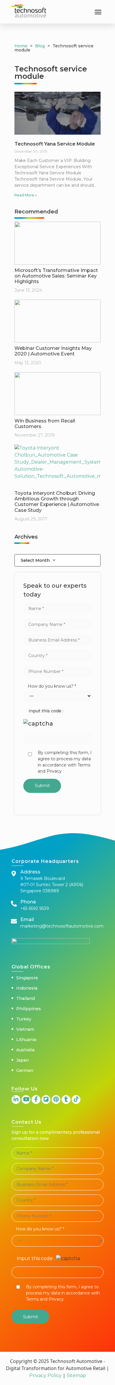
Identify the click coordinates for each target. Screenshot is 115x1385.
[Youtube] (26, 1100)
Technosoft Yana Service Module (54, 144)
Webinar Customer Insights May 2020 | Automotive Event (53, 351)
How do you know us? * (52, 686)
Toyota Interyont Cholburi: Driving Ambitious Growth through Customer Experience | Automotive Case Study (56, 501)
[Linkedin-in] (16, 1100)
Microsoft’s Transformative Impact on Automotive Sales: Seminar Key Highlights (56, 276)
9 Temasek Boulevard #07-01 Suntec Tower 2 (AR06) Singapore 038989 (51, 884)
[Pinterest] (56, 1100)
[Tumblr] (66, 1100)
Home (20, 46)
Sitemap (75, 1375)
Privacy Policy (45, 1375)
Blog (40, 46)
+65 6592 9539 (34, 908)
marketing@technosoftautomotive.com (62, 926)
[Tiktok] (76, 1100)
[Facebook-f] (36, 1100)
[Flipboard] (46, 1100)
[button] (98, 11)
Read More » (25, 195)
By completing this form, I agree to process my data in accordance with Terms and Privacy (65, 762)
